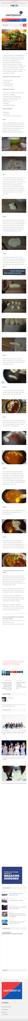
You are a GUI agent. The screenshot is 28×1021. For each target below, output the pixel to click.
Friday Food (6, 661)
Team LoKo (4, 1012)
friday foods (13, 661)
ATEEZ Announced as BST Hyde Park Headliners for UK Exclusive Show (14, 3)
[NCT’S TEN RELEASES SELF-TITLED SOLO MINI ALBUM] (14, 774)
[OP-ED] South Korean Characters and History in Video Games (17, 907)
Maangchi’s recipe (18, 67)
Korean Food (20, 661)
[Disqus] (14, 806)
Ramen (10, 664)
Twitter (13, 622)
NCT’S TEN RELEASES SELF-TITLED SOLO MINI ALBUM (14, 783)
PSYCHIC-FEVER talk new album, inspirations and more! (16, 894)
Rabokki (5, 664)
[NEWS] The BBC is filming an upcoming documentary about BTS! (21, 685)
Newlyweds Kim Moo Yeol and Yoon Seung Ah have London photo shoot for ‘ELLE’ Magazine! (17, 915)
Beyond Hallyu (5, 1009)
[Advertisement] (14, 643)
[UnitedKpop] (14, 13)
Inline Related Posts (21, 275)
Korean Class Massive (6, 1006)
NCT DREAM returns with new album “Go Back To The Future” (17, 922)
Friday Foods (6, 39)
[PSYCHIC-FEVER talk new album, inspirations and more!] (14, 723)
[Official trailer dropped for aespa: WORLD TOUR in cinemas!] (14, 748)
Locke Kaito (7, 48)
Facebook (7, 622)
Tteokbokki (16, 664)
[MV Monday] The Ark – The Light (16, 900)
